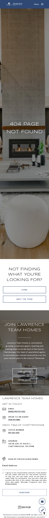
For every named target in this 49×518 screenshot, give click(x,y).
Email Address (9, 465)
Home (24, 290)
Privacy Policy (11, 484)
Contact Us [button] (24, 372)
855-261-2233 (13, 433)
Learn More (24, 380)
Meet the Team (25, 299)
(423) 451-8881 (14, 420)
